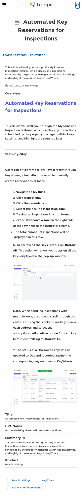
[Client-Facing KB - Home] (41, 4)
